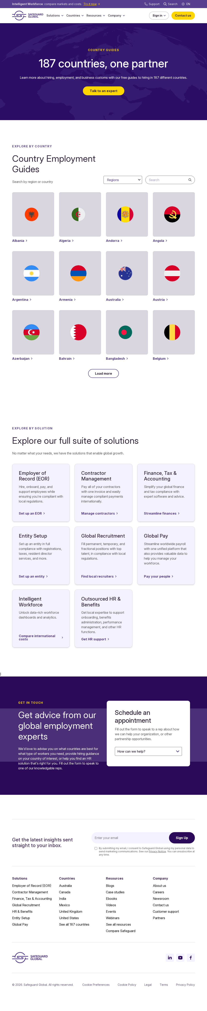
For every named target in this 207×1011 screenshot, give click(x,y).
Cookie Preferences (96, 984)
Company (114, 15)
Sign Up (182, 838)
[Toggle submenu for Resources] (103, 15)
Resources (94, 15)
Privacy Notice (157, 851)
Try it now (90, 4)
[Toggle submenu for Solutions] (62, 15)
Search (172, 4)
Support (154, 4)
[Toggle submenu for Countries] (82, 15)
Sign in (157, 15)
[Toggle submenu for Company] (123, 15)
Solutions (53, 15)
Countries (73, 15)
